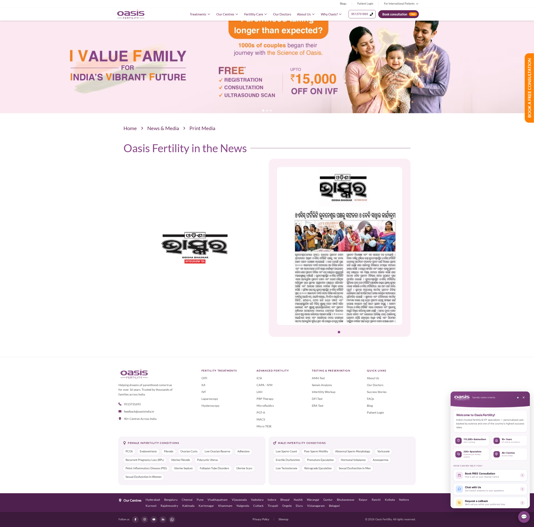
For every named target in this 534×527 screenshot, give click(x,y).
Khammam (225, 505)
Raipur (363, 499)
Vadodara (257, 499)
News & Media (163, 128)
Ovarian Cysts (189, 451)
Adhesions (243, 451)
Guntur (328, 499)
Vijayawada (239, 499)
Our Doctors (282, 14)
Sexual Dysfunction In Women (143, 476)
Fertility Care (253, 14)
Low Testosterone (286, 468)
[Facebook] (135, 519)
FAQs (370, 398)
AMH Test (318, 378)
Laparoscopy (210, 398)
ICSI (259, 378)
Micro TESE (264, 426)
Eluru (299, 505)
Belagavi (334, 505)
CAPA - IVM (264, 385)
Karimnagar (206, 505)
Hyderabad (153, 499)
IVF (204, 392)
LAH (259, 392)
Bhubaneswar (346, 499)
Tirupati (273, 505)
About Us (304, 14)
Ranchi (376, 499)
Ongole (287, 505)
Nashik (298, 499)
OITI (204, 378)
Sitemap (283, 519)
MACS (261, 419)
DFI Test (317, 398)
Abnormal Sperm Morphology (352, 451)
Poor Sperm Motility (316, 451)
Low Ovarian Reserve (217, 451)
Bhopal (285, 499)
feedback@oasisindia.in (139, 411)
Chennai (187, 499)
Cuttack (258, 505)
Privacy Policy (261, 519)
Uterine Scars (244, 468)
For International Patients (399, 3)
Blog (370, 405)
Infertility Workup (323, 392)
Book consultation (399, 14)
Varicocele (383, 451)
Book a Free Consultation (529, 88)
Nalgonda (243, 505)
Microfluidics (265, 405)
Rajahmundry (169, 505)
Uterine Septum (183, 468)
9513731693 (359, 14)
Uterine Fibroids (180, 460)
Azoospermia (380, 460)
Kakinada (188, 505)
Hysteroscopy (210, 405)
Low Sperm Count (286, 451)
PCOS (129, 451)
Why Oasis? (329, 14)
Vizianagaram (316, 505)
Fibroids (168, 451)
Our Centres (225, 14)
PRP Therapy (265, 398)
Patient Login (365, 3)
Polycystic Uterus (207, 460)
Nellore (404, 499)
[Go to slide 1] (339, 332)
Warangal (313, 499)
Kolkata (390, 499)
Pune (200, 499)
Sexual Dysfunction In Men (355, 468)
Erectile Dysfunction (288, 460)
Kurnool (151, 505)
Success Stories (377, 392)
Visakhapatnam (218, 499)
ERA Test (317, 405)
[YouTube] (153, 519)
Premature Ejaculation (320, 460)
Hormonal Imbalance (353, 460)
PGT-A (261, 412)
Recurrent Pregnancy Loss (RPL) (145, 460)
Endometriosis (148, 451)
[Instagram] (144, 519)
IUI (203, 385)
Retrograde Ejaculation (318, 468)
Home (130, 128)
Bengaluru (171, 499)
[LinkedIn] (163, 519)
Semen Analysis (322, 385)
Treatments (198, 14)
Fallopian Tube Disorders (214, 468)
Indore (272, 499)
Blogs (343, 3)
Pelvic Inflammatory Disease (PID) (146, 468)
